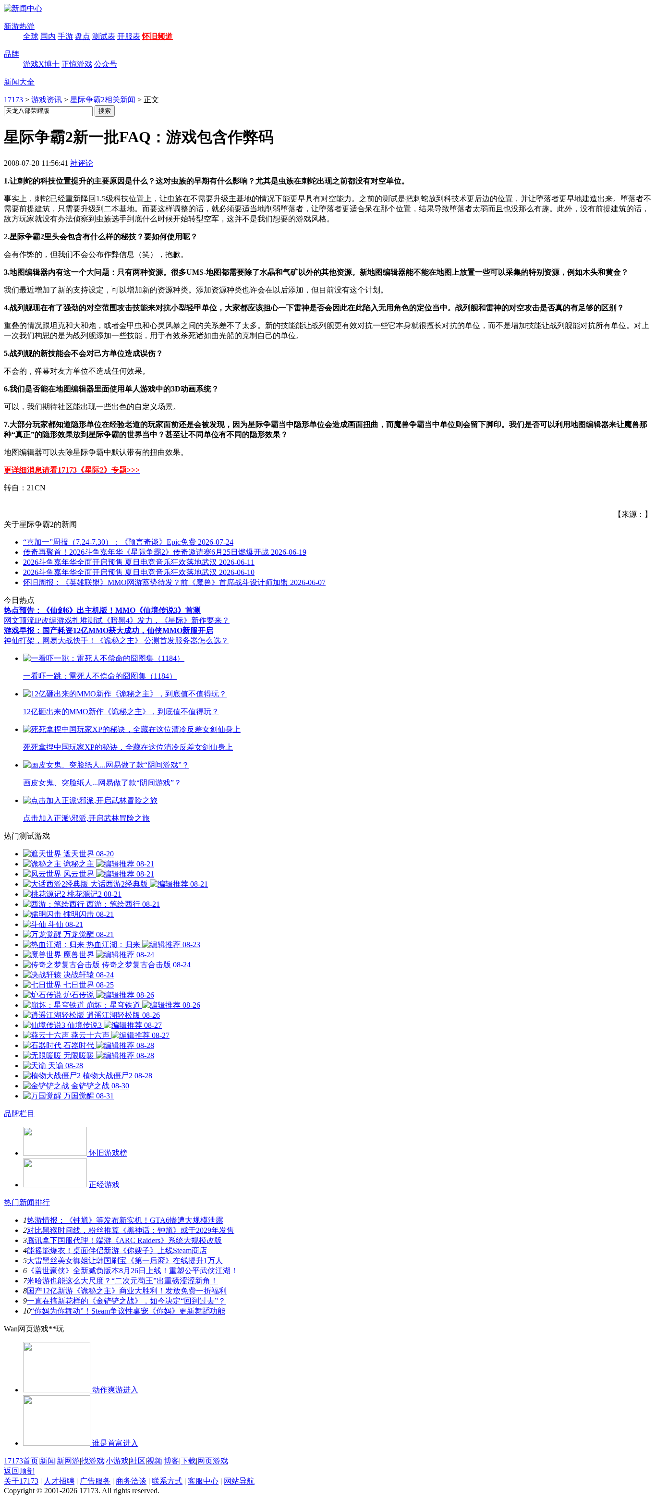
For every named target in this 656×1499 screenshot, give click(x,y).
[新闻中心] (23, 8)
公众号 (105, 64)
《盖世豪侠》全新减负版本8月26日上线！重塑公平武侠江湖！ (132, 1271)
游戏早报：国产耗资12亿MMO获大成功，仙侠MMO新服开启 (108, 630)
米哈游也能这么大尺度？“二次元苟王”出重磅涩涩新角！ (122, 1281)
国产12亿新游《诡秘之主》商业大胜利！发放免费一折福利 (127, 1291)
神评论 (81, 163)
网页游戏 (212, 1461)
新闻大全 (19, 82)
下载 (188, 1461)
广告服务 (95, 1481)
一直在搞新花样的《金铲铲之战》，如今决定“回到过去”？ (126, 1301)
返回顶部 (19, 1471)
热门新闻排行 (27, 1202)
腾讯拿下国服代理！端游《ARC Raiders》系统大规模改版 (124, 1240)
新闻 (47, 1461)
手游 (65, 36)
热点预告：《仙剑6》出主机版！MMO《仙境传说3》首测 (102, 610)
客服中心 (203, 1481)
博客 (171, 1461)
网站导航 (239, 1481)
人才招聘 (59, 1481)
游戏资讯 (46, 100)
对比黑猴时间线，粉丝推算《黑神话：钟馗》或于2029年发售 (130, 1230)
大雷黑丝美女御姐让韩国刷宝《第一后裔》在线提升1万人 (125, 1260)
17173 (13, 100)
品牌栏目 (19, 1113)
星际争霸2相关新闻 (102, 100)
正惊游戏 (76, 64)
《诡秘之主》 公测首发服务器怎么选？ (162, 640)
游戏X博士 (41, 64)
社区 (138, 1461)
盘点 (82, 36)
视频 (154, 1461)
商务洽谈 (131, 1481)
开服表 (128, 36)
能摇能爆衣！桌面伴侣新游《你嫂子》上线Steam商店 (117, 1250)
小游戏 (117, 1461)
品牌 (11, 54)
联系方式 (167, 1481)
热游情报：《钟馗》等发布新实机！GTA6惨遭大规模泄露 (125, 1220)
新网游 (68, 1461)
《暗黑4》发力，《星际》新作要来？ (166, 620)
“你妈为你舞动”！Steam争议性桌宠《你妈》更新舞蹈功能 (128, 1311)
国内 (48, 36)
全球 (30, 36)
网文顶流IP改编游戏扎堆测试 (53, 620)
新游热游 (19, 26)
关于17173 (21, 1481)
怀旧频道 (157, 36)
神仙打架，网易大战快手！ (50, 640)
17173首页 (21, 1461)
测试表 (103, 36)
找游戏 (92, 1461)
